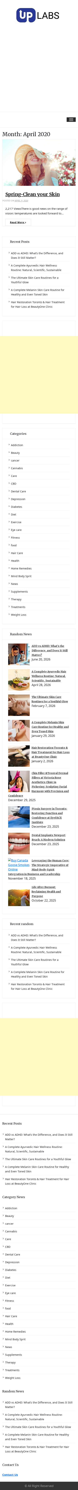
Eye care (16, 530)
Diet (13, 514)
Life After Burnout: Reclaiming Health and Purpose (46, 892)
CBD (13, 483)
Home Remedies (21, 568)
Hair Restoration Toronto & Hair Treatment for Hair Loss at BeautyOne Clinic (51, 752)
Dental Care (18, 491)
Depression (18, 499)
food (14, 545)
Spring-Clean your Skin (32, 194)
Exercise (16, 522)
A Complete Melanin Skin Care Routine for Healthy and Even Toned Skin (50, 727)
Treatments (18, 607)
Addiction (17, 445)
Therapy (16, 599)
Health (15, 560)
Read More (17, 222)
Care (14, 476)
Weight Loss (18, 614)
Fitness (15, 537)
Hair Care (17, 553)
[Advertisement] (39, 71)
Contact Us (10, 1474)
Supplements (19, 591)
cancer (15, 460)
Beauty (15, 453)
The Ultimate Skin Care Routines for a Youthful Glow (38, 1159)
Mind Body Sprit (21, 576)
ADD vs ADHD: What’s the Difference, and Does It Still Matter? (50, 650)
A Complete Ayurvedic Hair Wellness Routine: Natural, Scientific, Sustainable (49, 676)
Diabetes (16, 507)
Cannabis (17, 468)
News (14, 584)
